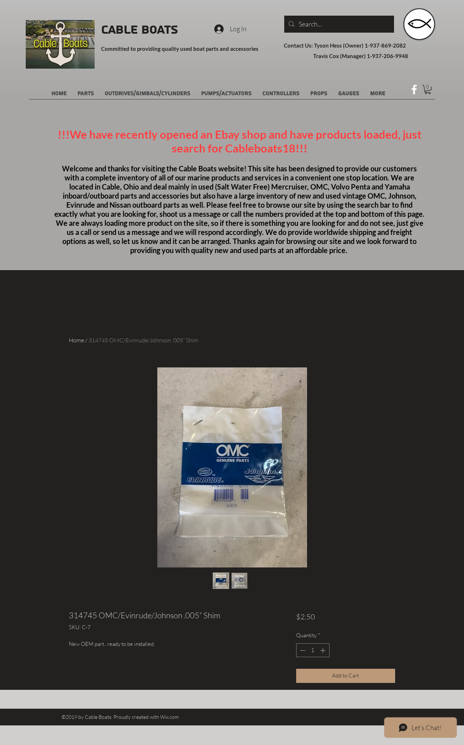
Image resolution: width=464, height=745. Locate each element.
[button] (427, 89)
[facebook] (414, 89)
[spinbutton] (313, 650)
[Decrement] (302, 650)
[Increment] (323, 650)
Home (76, 340)
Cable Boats (139, 29)
